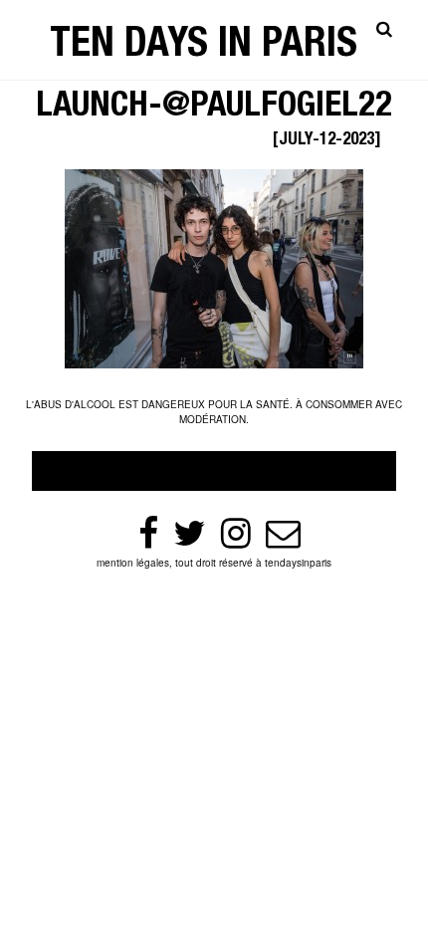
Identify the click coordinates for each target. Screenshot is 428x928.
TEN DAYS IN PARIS (203, 47)
